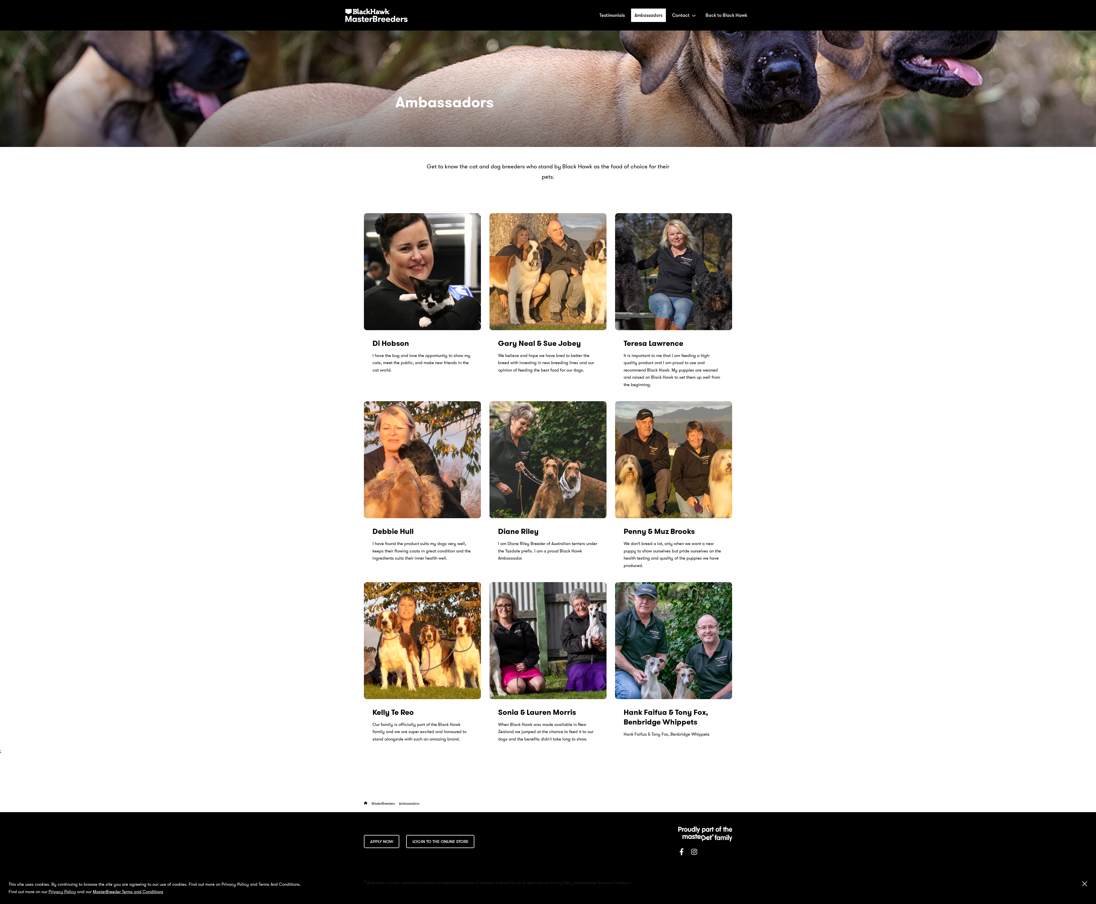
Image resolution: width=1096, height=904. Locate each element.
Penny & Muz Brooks (659, 531)
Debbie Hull (393, 531)
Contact (681, 15)
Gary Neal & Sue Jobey (539, 343)
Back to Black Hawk (726, 15)
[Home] (366, 803)
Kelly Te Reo (393, 712)
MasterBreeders (384, 803)
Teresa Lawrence (653, 343)
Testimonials (612, 15)
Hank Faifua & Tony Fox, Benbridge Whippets (666, 717)
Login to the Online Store (440, 841)
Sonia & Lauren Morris (537, 712)
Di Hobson (390, 343)
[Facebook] (681, 853)
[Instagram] (694, 853)
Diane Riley (518, 531)
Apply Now (381, 841)
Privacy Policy (62, 892)
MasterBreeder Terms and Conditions (128, 892)
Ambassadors (648, 15)
